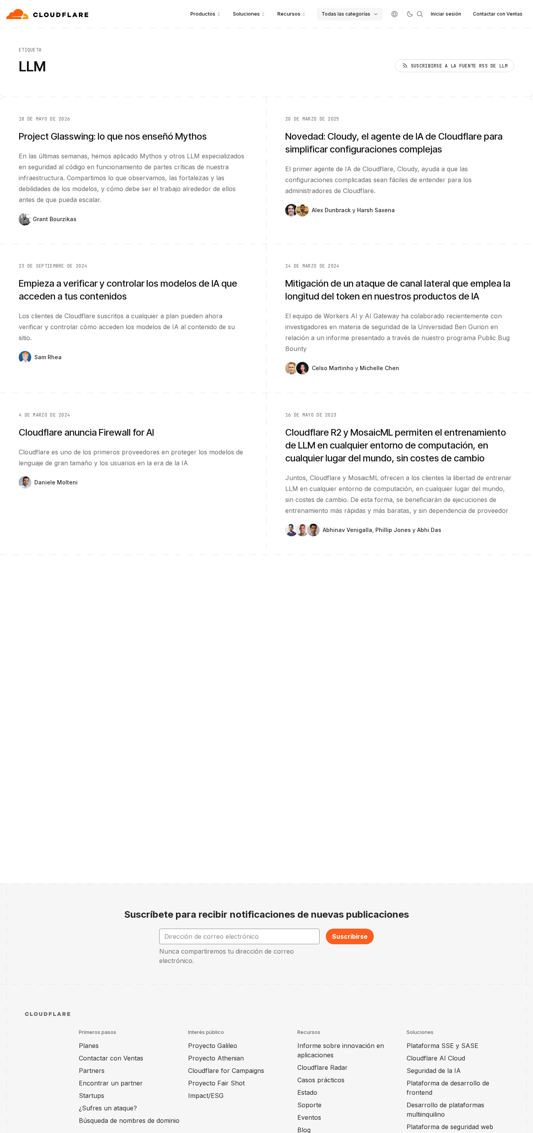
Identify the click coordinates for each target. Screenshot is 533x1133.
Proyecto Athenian (216, 1058)
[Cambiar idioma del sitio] (394, 14)
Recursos (288, 14)
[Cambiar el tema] (409, 14)
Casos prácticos (321, 1080)
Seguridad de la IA (434, 1070)
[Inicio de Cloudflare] (48, 14)
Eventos (309, 1117)
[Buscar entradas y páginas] (419, 14)
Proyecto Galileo (212, 1046)
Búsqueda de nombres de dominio (129, 1120)
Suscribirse (350, 936)
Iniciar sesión (446, 14)
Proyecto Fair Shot (216, 1083)
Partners (92, 1070)
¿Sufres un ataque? (108, 1108)
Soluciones (246, 14)
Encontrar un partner (111, 1083)
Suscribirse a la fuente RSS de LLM (459, 66)
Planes (89, 1046)
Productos (202, 14)
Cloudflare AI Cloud (436, 1058)
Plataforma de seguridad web (450, 1127)
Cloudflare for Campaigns (226, 1070)
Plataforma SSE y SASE (442, 1046)
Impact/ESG (206, 1095)
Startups (91, 1095)
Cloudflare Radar (322, 1067)
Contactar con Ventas (497, 14)
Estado (307, 1092)
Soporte (309, 1105)
